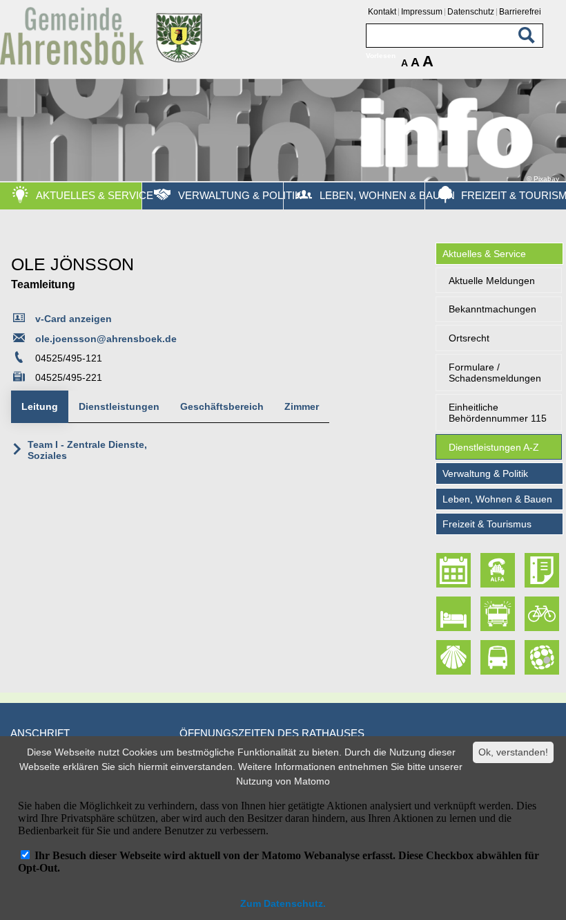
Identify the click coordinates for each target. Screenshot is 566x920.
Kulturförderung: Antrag (88, 528)
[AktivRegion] (542, 614)
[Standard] (103, 62)
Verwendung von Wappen (92, 553)
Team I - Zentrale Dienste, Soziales (87, 450)
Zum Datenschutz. (283, 903)
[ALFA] (498, 570)
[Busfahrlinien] (498, 657)
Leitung (39, 406)
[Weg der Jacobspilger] (453, 657)
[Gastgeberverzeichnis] (453, 614)
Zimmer (301, 406)
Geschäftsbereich (222, 406)
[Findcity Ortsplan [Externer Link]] (542, 657)
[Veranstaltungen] (453, 570)
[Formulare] (542, 570)
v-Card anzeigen (73, 318)
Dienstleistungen (119, 406)
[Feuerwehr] (498, 614)
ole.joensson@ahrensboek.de (106, 338)
